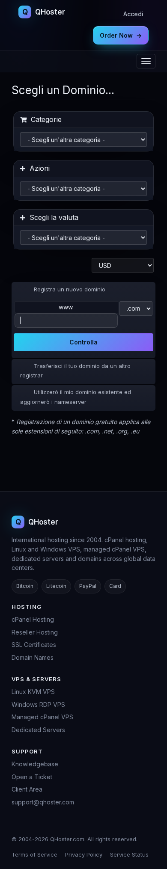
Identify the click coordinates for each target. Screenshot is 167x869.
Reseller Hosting (35, 632)
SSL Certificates (34, 644)
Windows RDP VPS (38, 704)
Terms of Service (34, 854)
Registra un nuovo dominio (69, 289)
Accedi (133, 14)
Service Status (129, 854)
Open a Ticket (32, 776)
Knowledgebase (35, 764)
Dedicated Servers (38, 729)
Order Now (121, 35)
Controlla (83, 342)
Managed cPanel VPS (42, 717)
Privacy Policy (83, 854)
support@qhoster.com (43, 802)
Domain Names (33, 657)
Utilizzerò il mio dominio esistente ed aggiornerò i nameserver (75, 397)
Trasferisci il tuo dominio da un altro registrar (75, 370)
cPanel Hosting (33, 619)
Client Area (27, 789)
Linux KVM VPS (33, 691)
